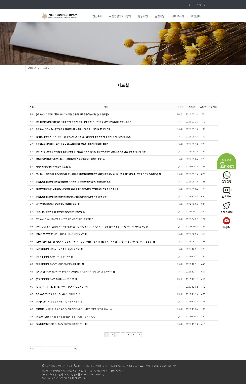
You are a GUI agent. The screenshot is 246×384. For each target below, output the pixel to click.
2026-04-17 (192, 242)
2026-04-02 (192, 219)
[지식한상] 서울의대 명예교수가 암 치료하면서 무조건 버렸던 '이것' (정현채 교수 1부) (74, 309)
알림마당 (160, 16)
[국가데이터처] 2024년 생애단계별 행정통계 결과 (58, 264)
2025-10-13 (192, 167)
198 (203, 129)
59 (203, 114)
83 (31, 309)
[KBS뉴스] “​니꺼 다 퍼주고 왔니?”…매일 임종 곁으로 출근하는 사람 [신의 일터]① (72, 114)
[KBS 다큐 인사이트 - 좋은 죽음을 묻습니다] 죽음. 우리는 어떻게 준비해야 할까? (72, 144)
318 (203, 287)
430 (203, 316)
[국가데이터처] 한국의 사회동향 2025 (53, 257)
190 (203, 137)
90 (31, 257)
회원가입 (201, 4)
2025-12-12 (192, 279)
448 (203, 264)
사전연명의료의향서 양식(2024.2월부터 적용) (56, 204)
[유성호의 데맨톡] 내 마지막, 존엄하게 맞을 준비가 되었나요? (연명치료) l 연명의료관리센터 (77, 189)
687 (203, 197)
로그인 (187, 4)
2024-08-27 (192, 212)
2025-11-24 (192, 302)
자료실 (46, 68)
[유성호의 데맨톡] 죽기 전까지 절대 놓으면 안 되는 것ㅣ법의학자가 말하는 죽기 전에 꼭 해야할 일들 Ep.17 (83, 137)
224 (203, 152)
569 (203, 212)
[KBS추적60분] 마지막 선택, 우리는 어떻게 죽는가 (58, 294)
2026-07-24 (192, 122)
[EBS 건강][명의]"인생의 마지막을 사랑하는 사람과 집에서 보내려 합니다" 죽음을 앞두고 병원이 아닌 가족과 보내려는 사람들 (92, 226)
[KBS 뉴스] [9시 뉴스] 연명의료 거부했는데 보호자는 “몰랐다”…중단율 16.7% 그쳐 (73, 129)
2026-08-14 (192, 114)
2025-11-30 (192, 294)
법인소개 (97, 16)
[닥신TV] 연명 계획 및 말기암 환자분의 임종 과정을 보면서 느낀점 (65, 316)
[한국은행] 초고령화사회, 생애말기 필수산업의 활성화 (60, 234)
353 (203, 234)
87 (31, 279)
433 (203, 167)
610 (203, 324)
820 (203, 174)
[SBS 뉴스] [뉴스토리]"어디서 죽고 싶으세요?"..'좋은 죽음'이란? (64, 219)
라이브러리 (178, 16)
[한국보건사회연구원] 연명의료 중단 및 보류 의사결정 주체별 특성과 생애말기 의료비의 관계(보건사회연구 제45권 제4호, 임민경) (94, 241)
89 (31, 264)
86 (31, 287)
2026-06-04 (192, 137)
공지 (32, 114)
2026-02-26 (192, 234)
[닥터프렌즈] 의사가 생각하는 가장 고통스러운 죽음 (59, 302)
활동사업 (143, 16)
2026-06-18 (192, 144)
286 (203, 242)
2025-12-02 (192, 287)
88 (31, 272)
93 (31, 234)
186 (203, 182)
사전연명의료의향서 (120, 16)
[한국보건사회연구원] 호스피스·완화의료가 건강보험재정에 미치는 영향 (69, 159)
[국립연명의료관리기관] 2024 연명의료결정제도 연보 (60, 324)
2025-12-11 (192, 272)
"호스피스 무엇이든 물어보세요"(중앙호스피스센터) (59, 212)
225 (203, 159)
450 (203, 294)
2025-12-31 (192, 249)
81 (31, 324)
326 (203, 249)
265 (203, 226)
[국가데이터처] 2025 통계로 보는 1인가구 (55, 279)
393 (203, 309)
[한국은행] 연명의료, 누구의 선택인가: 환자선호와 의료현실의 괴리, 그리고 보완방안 (74, 272)
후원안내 (196, 16)
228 (203, 144)
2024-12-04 (192, 197)
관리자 (180, 114)
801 (203, 272)
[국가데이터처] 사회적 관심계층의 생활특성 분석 (58, 249)
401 (203, 279)
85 (31, 294)
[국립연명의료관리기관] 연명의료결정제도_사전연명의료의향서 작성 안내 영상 (71, 197)
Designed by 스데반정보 (52, 378)
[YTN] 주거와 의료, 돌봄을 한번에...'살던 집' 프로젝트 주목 (62, 287)
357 (203, 257)
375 (203, 302)
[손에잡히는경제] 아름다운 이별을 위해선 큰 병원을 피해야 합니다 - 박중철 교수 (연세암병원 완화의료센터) (84, 122)
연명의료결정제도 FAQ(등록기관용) (52, 167)
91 (31, 249)
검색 (75, 349)
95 (31, 219)
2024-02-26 (192, 204)
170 (203, 189)
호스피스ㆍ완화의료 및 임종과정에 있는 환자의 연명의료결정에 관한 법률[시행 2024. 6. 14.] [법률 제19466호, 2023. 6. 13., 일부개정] (97, 174)
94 (31, 226)
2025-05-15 (192, 174)
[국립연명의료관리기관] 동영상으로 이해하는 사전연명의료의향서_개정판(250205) (73, 182)
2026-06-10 (192, 129)
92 (31, 242)
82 (31, 316)
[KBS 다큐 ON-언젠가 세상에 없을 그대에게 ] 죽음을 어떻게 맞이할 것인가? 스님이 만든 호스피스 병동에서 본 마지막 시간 (91, 152)
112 (203, 122)
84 (31, 302)
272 (203, 219)
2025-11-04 (192, 309)
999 (203, 204)
